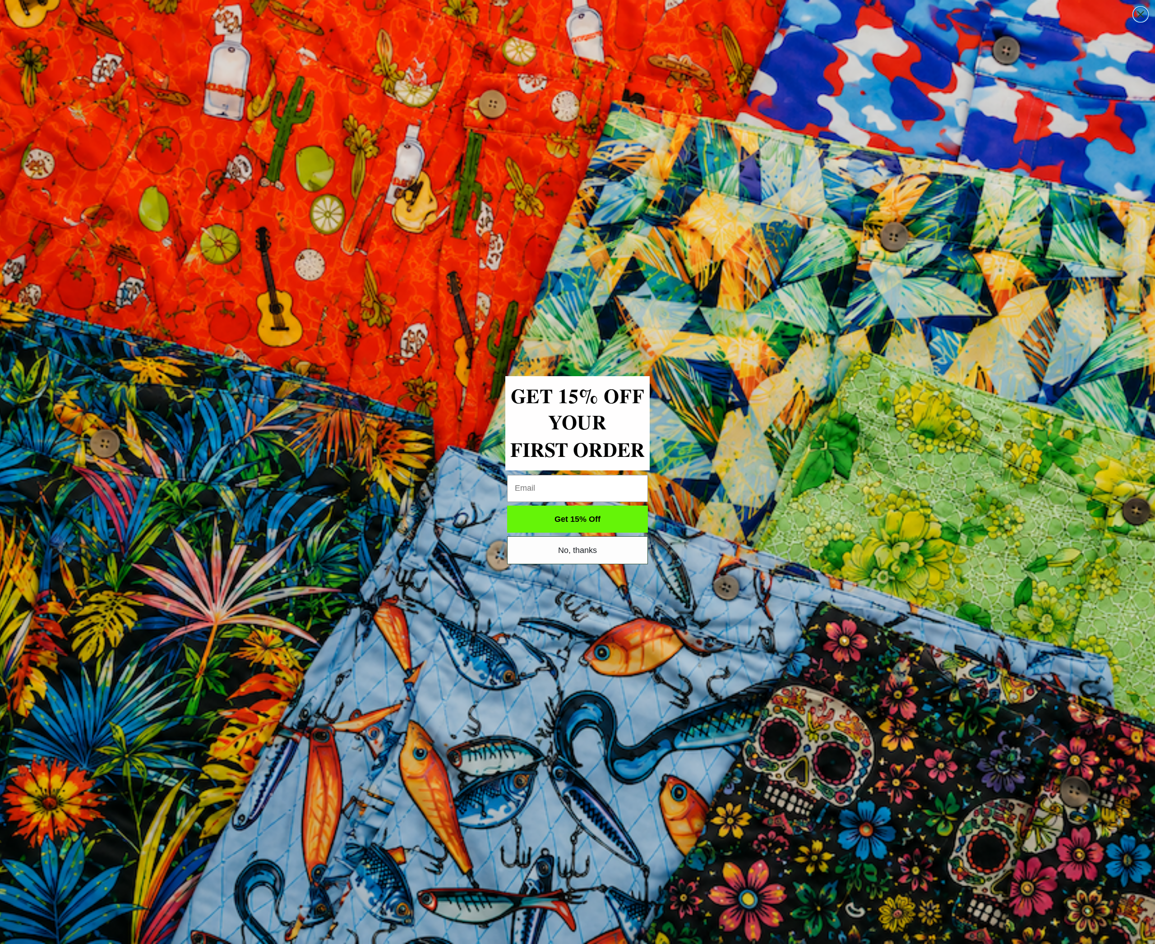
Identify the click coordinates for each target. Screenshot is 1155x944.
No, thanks (577, 550)
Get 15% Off (577, 519)
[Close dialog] (1140, 14)
